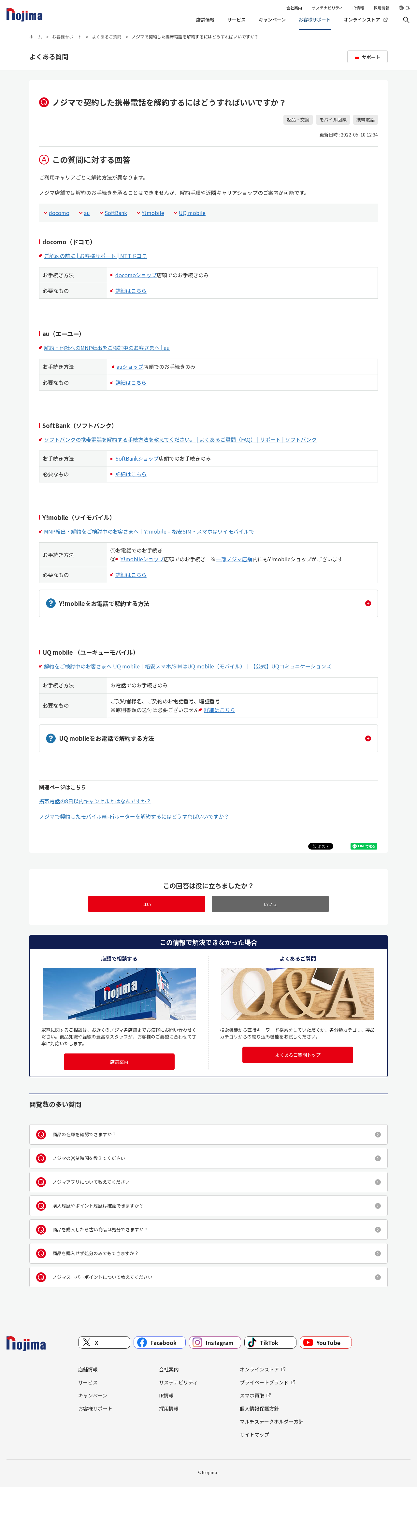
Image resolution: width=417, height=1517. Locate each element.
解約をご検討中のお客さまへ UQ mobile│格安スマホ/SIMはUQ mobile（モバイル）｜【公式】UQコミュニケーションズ (187, 666)
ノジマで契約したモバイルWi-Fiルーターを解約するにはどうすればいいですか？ (134, 816)
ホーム (35, 37)
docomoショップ (136, 275)
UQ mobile (192, 213)
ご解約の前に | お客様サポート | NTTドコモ (95, 256)
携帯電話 (365, 119)
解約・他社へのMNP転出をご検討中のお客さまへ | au (107, 347)
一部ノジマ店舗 (234, 559)
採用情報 (381, 7)
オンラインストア (362, 19)
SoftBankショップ (137, 458)
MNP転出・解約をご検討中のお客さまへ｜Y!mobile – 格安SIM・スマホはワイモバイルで (149, 531)
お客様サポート (315, 19)
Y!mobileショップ (142, 559)
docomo (59, 213)
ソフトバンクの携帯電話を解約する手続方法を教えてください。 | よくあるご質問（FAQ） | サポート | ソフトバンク (180, 439)
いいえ (270, 904)
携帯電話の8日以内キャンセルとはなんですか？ (95, 801)
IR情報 (358, 7)
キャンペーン (272, 19)
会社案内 (294, 7)
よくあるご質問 (107, 37)
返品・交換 (298, 119)
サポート (371, 57)
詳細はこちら (131, 290)
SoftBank (116, 213)
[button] (405, 20)
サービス (236, 19)
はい (146, 904)
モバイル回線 (333, 119)
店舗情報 (205, 19)
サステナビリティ (327, 7)
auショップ (130, 366)
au (87, 213)
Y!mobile (153, 213)
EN (408, 7)
